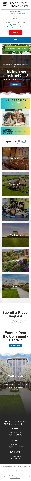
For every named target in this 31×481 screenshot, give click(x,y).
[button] (15, 40)
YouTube (22, 13)
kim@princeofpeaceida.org (15, 323)
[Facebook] (15, 471)
